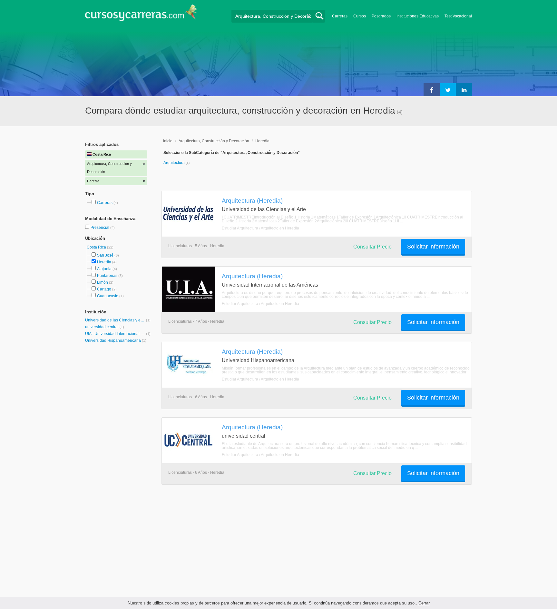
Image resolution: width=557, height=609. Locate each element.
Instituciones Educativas (417, 16)
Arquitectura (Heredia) (252, 200)
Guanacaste (107, 296)
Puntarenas (107, 275)
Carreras (339, 16)
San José (105, 255)
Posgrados (381, 16)
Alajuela (104, 269)
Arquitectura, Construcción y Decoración (214, 141)
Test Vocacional (458, 16)
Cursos (359, 16)
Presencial (100, 227)
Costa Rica (97, 247)
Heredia (104, 262)
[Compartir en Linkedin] (464, 89)
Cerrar (424, 603)
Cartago (104, 289)
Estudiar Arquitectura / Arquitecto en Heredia (260, 228)
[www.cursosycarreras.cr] (141, 14)
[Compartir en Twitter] (448, 89)
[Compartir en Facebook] (432, 89)
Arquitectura (174, 162)
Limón (102, 282)
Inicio (167, 141)
